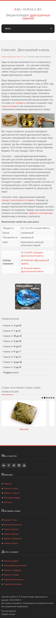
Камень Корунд (11, 534)
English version (8, 614)
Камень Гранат (11, 543)
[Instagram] (19, 465)
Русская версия (8, 611)
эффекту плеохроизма (41, 213)
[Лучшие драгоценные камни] (28, 296)
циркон (31, 200)
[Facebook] (9, 465)
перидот (5, 200)
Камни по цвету (11, 561)
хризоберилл (18, 200)
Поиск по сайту (11, 488)
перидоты (21, 103)
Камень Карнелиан (13, 524)
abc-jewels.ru (28, 9)
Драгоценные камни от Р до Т (17, 56)
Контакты (8, 502)
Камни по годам (11, 575)
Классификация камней (15, 565)
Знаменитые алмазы (13, 579)
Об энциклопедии (12, 498)
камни (11, 372)
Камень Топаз (10, 520)
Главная (3, 56)
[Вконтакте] (3, 465)
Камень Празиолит (13, 538)
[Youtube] (24, 465)
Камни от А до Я (11, 493)
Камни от (12, 325)
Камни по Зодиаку (12, 570)
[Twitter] (14, 465)
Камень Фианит (11, 529)
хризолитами (10, 106)
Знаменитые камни (13, 584)
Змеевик (23, 429)
